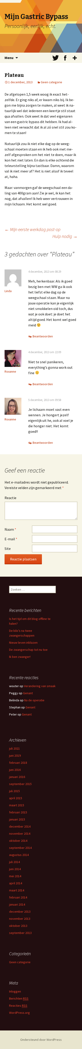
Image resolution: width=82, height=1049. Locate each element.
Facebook (65, 57)
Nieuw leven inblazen (23, 642)
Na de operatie (34, 700)
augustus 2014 (19, 855)
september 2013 (20, 933)
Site (8, 548)
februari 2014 (18, 897)
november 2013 (19, 919)
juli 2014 (14, 862)
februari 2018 (18, 763)
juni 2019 (15, 755)
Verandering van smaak (40, 686)
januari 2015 (17, 819)
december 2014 (20, 826)
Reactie (10, 497)
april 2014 (15, 883)
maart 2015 (16, 805)
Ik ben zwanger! (20, 657)
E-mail (11, 539)
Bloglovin (74, 57)
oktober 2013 (18, 926)
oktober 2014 (18, 841)
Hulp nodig (64, 236)
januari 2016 (17, 777)
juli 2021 (14, 748)
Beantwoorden (43, 336)
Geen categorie (51, 82)
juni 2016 (15, 770)
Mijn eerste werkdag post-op (32, 229)
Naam (10, 529)
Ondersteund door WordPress (41, 1040)
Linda (8, 291)
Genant (28, 693)
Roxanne (10, 371)
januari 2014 (17, 904)
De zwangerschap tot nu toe (28, 650)
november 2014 (19, 833)
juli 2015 (14, 791)
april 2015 (15, 798)
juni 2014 (15, 869)
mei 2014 (15, 876)
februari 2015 (18, 812)
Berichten (18, 998)
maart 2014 (16, 890)
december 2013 (20, 911)
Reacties (18, 1005)
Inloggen (15, 991)
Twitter (55, 57)
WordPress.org (19, 1013)
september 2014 (20, 848)
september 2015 (20, 784)
